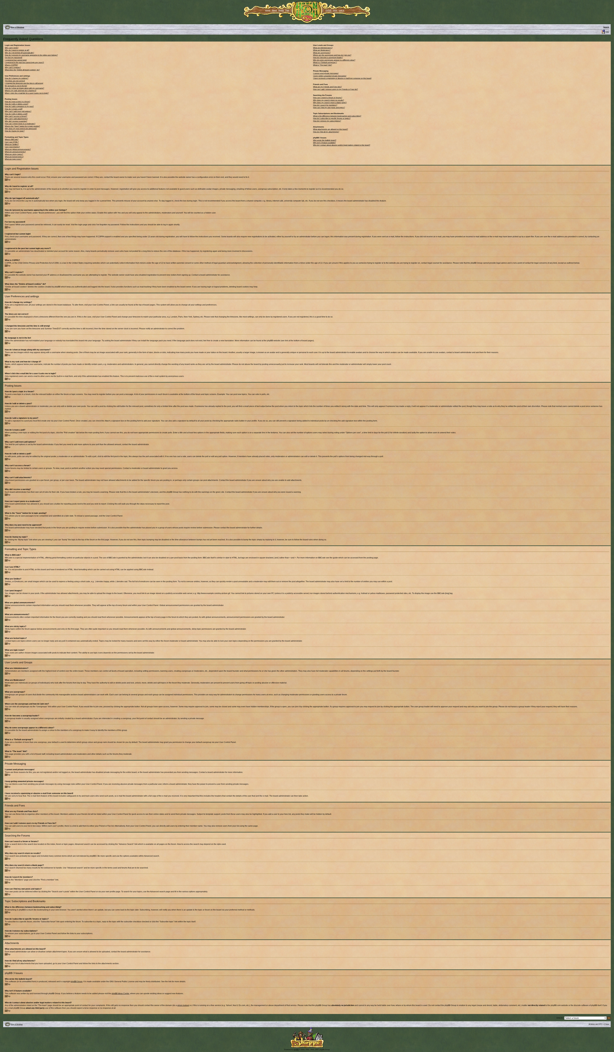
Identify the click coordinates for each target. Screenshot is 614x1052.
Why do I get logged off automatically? (19, 53)
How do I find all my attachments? (326, 132)
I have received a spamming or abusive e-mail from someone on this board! (342, 78)
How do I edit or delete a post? (16, 104)
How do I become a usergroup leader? (328, 57)
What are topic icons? (13, 159)
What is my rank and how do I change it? (20, 91)
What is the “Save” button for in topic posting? (22, 126)
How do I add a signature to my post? (19, 106)
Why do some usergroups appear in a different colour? (334, 60)
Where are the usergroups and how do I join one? (332, 55)
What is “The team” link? (322, 65)
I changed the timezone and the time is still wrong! (24, 83)
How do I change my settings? (16, 78)
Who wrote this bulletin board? (324, 140)
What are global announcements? (18, 149)
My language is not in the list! (16, 86)
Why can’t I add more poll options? (18, 111)
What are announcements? (15, 152)
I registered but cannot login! (16, 60)
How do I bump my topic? (14, 131)
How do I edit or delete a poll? (16, 114)
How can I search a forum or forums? (327, 98)
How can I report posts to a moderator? (20, 124)
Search (606, 27)
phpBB (296, 1049)
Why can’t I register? (13, 67)
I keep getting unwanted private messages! (329, 76)
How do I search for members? (325, 105)
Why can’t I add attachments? (16, 119)
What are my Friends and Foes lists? (327, 87)
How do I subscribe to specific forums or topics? (331, 118)
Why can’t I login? (11, 48)
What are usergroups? (322, 53)
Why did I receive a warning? (16, 121)
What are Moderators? (322, 50)
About (274, 10)
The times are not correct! (15, 81)
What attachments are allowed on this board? (330, 129)
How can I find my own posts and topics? (329, 107)
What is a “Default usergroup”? (325, 62)
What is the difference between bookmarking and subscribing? (337, 116)
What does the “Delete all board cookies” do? (22, 70)
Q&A (287, 10)
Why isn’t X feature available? (324, 143)
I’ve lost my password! (13, 57)
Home (267, 10)
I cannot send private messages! (325, 73)
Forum (328, 10)
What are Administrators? (323, 48)
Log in (341, 10)
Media (281, 10)
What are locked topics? (14, 157)
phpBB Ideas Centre (120, 993)
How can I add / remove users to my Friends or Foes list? (335, 89)
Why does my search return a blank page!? (330, 103)
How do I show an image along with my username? (24, 88)
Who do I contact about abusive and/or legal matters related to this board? (341, 145)
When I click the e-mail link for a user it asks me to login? (27, 93)
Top (8, 180)
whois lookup (183, 1005)
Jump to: (559, 1018)
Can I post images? (12, 147)
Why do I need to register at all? (17, 50)
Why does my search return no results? (328, 100)
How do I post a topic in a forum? (17, 102)
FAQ (607, 32)
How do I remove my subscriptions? (327, 121)
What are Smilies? (12, 144)
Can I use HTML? (12, 142)
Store (335, 10)
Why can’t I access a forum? (16, 116)
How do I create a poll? (14, 109)
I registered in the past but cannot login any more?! (24, 62)
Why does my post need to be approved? (21, 129)
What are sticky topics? (14, 154)
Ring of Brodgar (17, 27)
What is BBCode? (11, 139)
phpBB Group (77, 981)
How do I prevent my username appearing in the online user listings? (31, 55)
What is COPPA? (11, 65)
